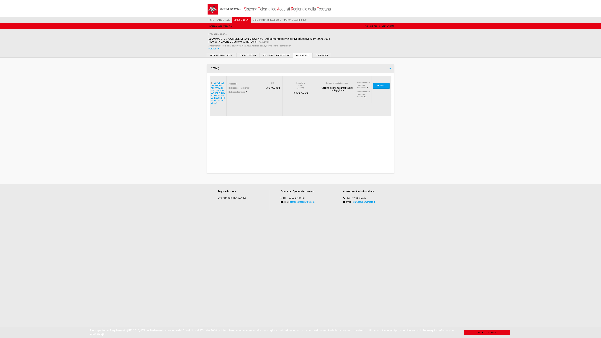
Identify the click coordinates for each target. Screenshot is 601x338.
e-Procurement (242, 20)
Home (211, 20)
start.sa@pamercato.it (364, 202)
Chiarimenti (322, 55)
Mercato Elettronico (295, 20)
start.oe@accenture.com (302, 202)
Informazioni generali (221, 55)
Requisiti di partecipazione (276, 55)
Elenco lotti (302, 55)
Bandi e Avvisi (223, 20)
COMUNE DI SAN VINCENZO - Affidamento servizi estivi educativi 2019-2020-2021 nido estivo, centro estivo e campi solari (218, 93)
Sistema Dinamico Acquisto (267, 20)
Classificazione (248, 55)
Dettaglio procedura (220, 26)
